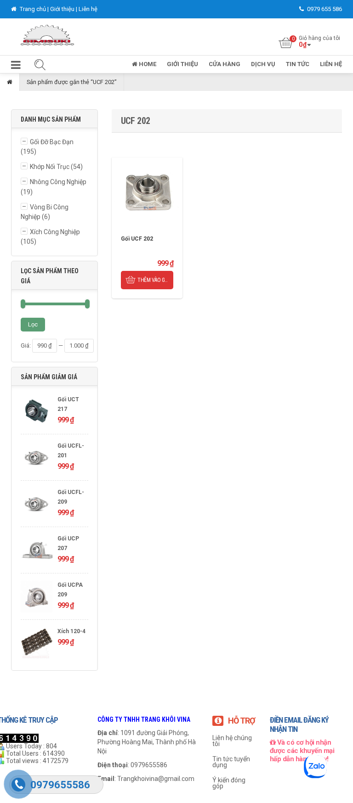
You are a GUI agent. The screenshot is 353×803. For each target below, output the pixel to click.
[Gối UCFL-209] (37, 505)
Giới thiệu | (64, 9)
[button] (16, 66)
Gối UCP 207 (68, 543)
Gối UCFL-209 (70, 497)
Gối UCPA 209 (70, 590)
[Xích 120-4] (37, 644)
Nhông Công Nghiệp (58, 181)
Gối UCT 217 (68, 404)
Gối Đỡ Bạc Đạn (52, 142)
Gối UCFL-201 (70, 451)
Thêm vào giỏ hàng (155, 280)
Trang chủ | (34, 9)
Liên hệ (88, 9)
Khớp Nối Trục (49, 166)
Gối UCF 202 (137, 239)
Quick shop (147, 192)
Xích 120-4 (71, 631)
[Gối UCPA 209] (37, 597)
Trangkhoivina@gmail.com (155, 778)
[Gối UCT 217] (37, 412)
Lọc (33, 324)
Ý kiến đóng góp (228, 783)
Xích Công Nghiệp (55, 232)
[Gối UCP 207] (37, 551)
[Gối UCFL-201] (37, 458)
